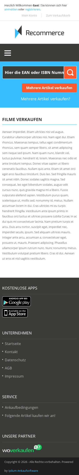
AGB (8, 368)
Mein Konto (29, 15)
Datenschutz (15, 360)
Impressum (14, 376)
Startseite (13, 343)
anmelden (11, 9)
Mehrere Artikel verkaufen (49, 87)
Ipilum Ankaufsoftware (23, 471)
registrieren (32, 9)
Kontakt (11, 351)
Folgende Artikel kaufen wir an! (30, 415)
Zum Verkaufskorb (58, 15)
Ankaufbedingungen (21, 407)
